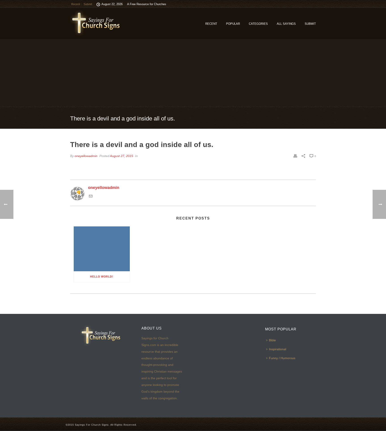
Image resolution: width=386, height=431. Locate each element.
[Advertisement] (193, 72)
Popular (233, 23)
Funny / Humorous (282, 358)
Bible (272, 340)
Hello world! (101, 276)
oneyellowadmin (86, 156)
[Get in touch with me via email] (90, 196)
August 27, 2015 (121, 156)
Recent (211, 23)
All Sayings (286, 23)
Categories (258, 23)
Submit (310, 23)
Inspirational (277, 349)
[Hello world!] (102, 248)
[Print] (295, 156)
